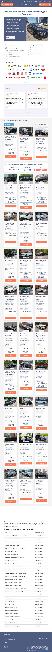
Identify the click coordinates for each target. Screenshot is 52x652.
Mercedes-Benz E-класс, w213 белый (25, 262)
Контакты (6, 637)
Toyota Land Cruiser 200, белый (25, 481)
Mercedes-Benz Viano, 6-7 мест (40, 138)
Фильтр (9, 124)
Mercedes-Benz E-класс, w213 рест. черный (25, 298)
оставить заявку (41, 170)
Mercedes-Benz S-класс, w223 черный (25, 335)
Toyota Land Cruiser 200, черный (39, 482)
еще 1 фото (41, 135)
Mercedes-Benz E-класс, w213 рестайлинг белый (10, 298)
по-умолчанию (42, 124)
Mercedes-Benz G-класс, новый (10, 481)
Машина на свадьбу (14, 48)
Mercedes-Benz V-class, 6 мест (10, 186)
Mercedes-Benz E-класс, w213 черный (41, 262)
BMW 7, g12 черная (23, 409)
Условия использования (9, 639)
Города (6, 642)
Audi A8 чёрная (40, 371)
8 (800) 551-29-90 (26, 4)
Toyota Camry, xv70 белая (41, 223)
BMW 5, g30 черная (8, 409)
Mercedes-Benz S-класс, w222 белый (41, 298)
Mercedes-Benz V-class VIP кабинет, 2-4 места (10, 138)
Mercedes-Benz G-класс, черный (41, 445)
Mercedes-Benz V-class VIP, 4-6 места (25, 139)
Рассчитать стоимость (11, 153)
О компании (7, 634)
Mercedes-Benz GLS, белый (40, 409)
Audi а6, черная (24, 371)
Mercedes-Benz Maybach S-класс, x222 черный (10, 372)
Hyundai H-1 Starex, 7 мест (40, 186)
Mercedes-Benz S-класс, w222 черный (10, 335)
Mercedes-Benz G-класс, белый (25, 445)
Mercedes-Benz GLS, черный (9, 445)
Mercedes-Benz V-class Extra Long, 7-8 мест (26, 187)
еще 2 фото (10, 257)
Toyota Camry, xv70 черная (10, 261)
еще (7, 107)
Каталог (8, 4)
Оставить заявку (44, 638)
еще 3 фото (10, 133)
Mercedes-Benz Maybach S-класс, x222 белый (41, 335)
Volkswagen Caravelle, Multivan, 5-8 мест (26, 224)
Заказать (10, 156)
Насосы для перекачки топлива (42, 650)
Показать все (26, 82)
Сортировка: (35, 124)
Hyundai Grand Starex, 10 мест (9, 223)
